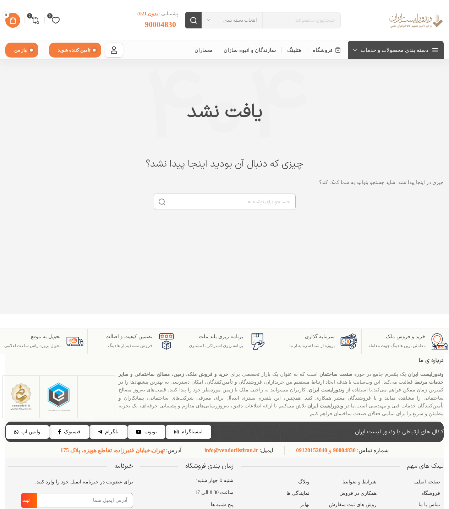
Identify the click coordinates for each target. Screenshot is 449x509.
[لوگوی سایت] (415, 19)
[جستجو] (193, 20)
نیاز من (21, 50)
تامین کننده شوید (74, 50)
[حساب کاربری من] (114, 50)
